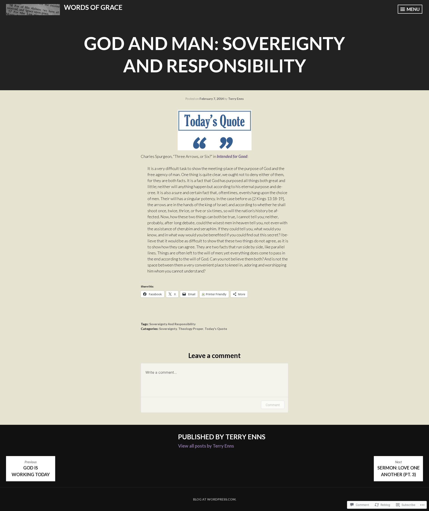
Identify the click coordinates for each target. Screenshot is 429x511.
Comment (273, 405)
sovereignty (168, 329)
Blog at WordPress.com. (214, 499)
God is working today (31, 468)
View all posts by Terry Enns (206, 445)
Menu (413, 9)
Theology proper (190, 329)
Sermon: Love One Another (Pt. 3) (398, 468)
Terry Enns (236, 99)
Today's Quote (216, 329)
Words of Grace (93, 7)
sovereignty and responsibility (172, 324)
